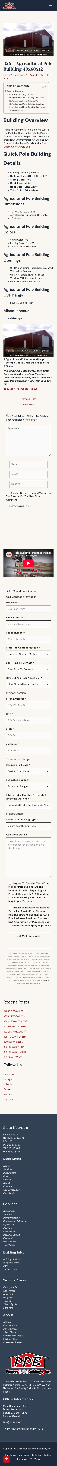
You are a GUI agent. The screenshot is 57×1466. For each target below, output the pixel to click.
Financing (8, 1179)
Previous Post (28, 399)
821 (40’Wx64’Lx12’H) (14, 1036)
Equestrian (8, 1224)
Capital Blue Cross (12, 1335)
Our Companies (11, 1189)
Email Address (15, 617)
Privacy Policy (10, 1339)
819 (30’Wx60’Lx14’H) (14, 1047)
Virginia (7, 1301)
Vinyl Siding (9, 1245)
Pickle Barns (9, 1241)
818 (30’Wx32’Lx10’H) (14, 1052)
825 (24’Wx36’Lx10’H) (14, 1016)
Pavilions (7, 1228)
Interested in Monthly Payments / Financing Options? (26, 797)
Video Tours (9, 1332)
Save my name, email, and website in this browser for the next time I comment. (28, 496)
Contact (7, 1186)
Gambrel (7, 1238)
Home (6, 1165)
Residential (9, 1231)
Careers (7, 1322)
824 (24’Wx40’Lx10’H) (15, 1021)
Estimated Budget (18, 780)
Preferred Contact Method (23, 647)
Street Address (16, 698)
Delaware (8, 1307)
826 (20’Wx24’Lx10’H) (14, 1011)
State (10, 728)
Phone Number (15, 632)
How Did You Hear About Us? (24, 678)
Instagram (8, 1079)
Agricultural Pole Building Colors (26, 101)
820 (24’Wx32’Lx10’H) (14, 1041)
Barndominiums (11, 1217)
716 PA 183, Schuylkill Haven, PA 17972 (23, 1428)
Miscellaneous (18, 110)
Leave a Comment (13, 75)
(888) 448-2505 (12, 1422)
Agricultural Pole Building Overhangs (28, 107)
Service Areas (10, 1328)
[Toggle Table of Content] (41, 86)
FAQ (5, 1266)
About (6, 1182)
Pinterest (8, 1094)
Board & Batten (11, 1234)
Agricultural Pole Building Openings (28, 104)
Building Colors (11, 1262)
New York (8, 1294)
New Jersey (9, 1290)
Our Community (11, 1325)
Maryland (8, 1297)
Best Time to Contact (20, 662)
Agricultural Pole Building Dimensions (28, 97)
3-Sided (7, 1214)
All (27, 75)
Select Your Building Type (22, 819)
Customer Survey (12, 1342)
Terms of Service (33, 983)
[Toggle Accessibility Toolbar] (6, 1459)
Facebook (8, 1074)
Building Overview (15, 91)
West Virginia (10, 1304)
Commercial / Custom (14, 1221)
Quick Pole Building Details (20, 94)
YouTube (8, 1099)
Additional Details (16, 834)
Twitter (7, 1089)
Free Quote (9, 1193)
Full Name (12, 602)
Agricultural (36, 75)
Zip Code (12, 744)
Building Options (11, 1259)
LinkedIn (7, 1084)
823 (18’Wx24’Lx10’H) (14, 1026)
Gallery (6, 1176)
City (9, 714)
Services (7, 1169)
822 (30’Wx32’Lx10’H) (14, 1031)
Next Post (28, 404)
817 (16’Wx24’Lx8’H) (13, 1057)
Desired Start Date (18, 765)
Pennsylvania (10, 1287)
